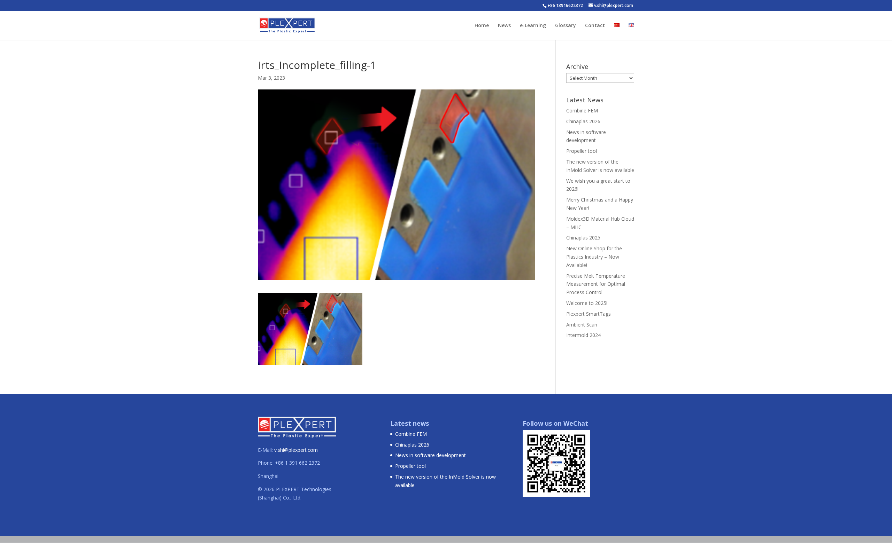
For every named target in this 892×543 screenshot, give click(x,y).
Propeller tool (581, 151)
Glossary (565, 26)
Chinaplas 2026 (583, 121)
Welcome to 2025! (586, 303)
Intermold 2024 (583, 335)
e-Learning (533, 26)
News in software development (430, 455)
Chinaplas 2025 (583, 237)
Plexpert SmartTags (588, 313)
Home (482, 26)
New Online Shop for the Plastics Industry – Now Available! (594, 256)
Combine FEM (582, 110)
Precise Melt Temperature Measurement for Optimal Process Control (595, 284)
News (504, 26)
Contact (595, 26)
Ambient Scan (581, 324)
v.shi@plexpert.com (296, 450)
